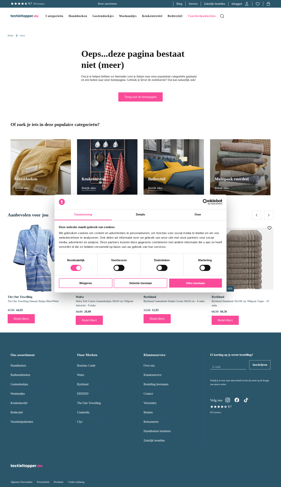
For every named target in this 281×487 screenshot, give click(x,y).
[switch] (119, 268)
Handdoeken (18, 365)
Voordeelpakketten (22, 421)
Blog (179, 3)
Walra (80, 374)
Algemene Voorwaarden (21, 482)
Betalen (148, 412)
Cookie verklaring (76, 482)
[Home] (20, 16)
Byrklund (83, 384)
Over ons (149, 365)
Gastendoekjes (19, 384)
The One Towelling (89, 403)
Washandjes (18, 393)
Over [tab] (198, 214)
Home (10, 35)
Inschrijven (260, 364)
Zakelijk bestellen (214, 3)
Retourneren (151, 421)
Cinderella (83, 412)
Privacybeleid (43, 482)
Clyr (79, 421)
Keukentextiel (19, 403)
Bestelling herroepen (156, 384)
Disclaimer (58, 482)
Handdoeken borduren (157, 431)
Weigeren (85, 283)
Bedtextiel (17, 412)
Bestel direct (21, 318)
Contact (148, 393)
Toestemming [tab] (83, 214)
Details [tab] (140, 214)
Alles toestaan (195, 283)
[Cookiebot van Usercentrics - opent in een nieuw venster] (205, 202)
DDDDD (83, 393)
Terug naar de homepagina (140, 96)
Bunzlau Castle (86, 365)
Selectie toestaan (140, 283)
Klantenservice (153, 374)
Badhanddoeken (20, 374)
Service (193, 3)
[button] (240, 4)
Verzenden (150, 403)
